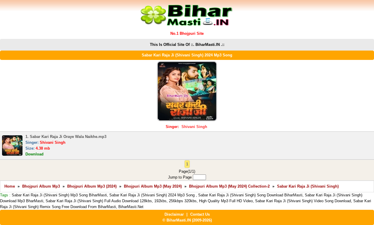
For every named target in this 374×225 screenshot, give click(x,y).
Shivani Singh (194, 126)
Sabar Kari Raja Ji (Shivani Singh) (308, 186)
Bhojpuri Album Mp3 (41, 186)
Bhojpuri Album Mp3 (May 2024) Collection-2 (229, 186)
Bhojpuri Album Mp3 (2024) (92, 186)
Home (9, 186)
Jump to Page (180, 177)
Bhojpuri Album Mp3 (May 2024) (153, 186)
